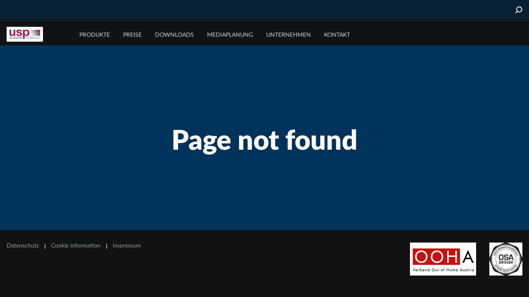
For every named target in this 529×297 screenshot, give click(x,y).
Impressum (127, 246)
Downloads (174, 35)
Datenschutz (23, 246)
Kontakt (337, 35)
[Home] (38, 34)
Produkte (94, 35)
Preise (132, 35)
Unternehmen (288, 35)
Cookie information (75, 246)
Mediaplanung (230, 35)
